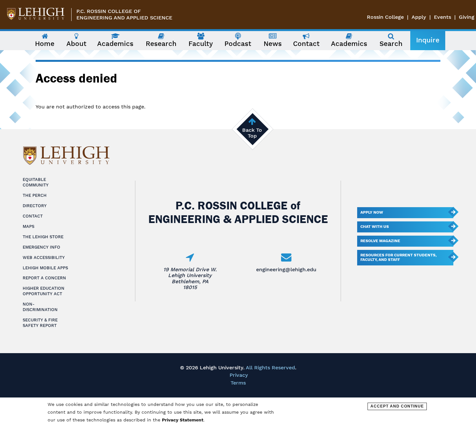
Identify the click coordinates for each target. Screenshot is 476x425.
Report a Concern (44, 277)
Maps (28, 226)
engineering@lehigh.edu (286, 269)
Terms (238, 383)
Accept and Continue (397, 406)
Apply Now (371, 212)
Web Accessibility (44, 257)
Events (442, 17)
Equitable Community (36, 182)
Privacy (239, 375)
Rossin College (385, 17)
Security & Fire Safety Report (40, 323)
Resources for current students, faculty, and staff (398, 257)
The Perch (35, 195)
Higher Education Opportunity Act (43, 291)
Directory (35, 205)
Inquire (427, 40)
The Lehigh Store (43, 236)
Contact (33, 216)
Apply (419, 17)
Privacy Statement (182, 419)
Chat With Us (374, 226)
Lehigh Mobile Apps (45, 267)
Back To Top (252, 133)
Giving (466, 17)
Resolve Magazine (380, 241)
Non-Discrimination (40, 307)
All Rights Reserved (270, 367)
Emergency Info (41, 247)
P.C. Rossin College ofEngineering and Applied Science (124, 14)
